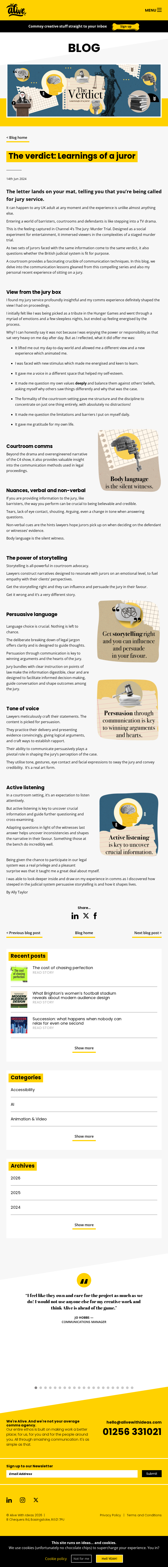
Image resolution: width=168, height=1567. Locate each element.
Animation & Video (29, 1119)
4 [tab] (50, 1387)
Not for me (81, 1559)
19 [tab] (122, 1387)
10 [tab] (79, 1387)
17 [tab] (113, 1387)
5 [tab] (55, 1387)
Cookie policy (56, 1558)
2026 (15, 1178)
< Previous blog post (23, 932)
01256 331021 (132, 1431)
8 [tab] (69, 1387)
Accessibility (23, 1089)
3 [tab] (45, 1387)
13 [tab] (93, 1387)
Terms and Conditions (144, 1515)
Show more (84, 1048)
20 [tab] (127, 1387)
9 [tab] (74, 1387)
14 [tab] (98, 1387)
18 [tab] (117, 1387)
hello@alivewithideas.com (134, 1422)
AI (12, 1104)
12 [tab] (89, 1387)
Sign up (125, 26)
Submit (151, 1473)
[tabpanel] (84, 1308)
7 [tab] (64, 1387)
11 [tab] (84, 1387)
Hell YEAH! (109, 1559)
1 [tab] (36, 1387)
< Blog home (16, 137)
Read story (43, 972)
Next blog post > (148, 932)
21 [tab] (132, 1387)
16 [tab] (108, 1387)
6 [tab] (60, 1387)
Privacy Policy (110, 1515)
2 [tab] (40, 1387)
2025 (16, 1192)
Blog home (84, 932)
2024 (16, 1207)
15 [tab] (103, 1387)
